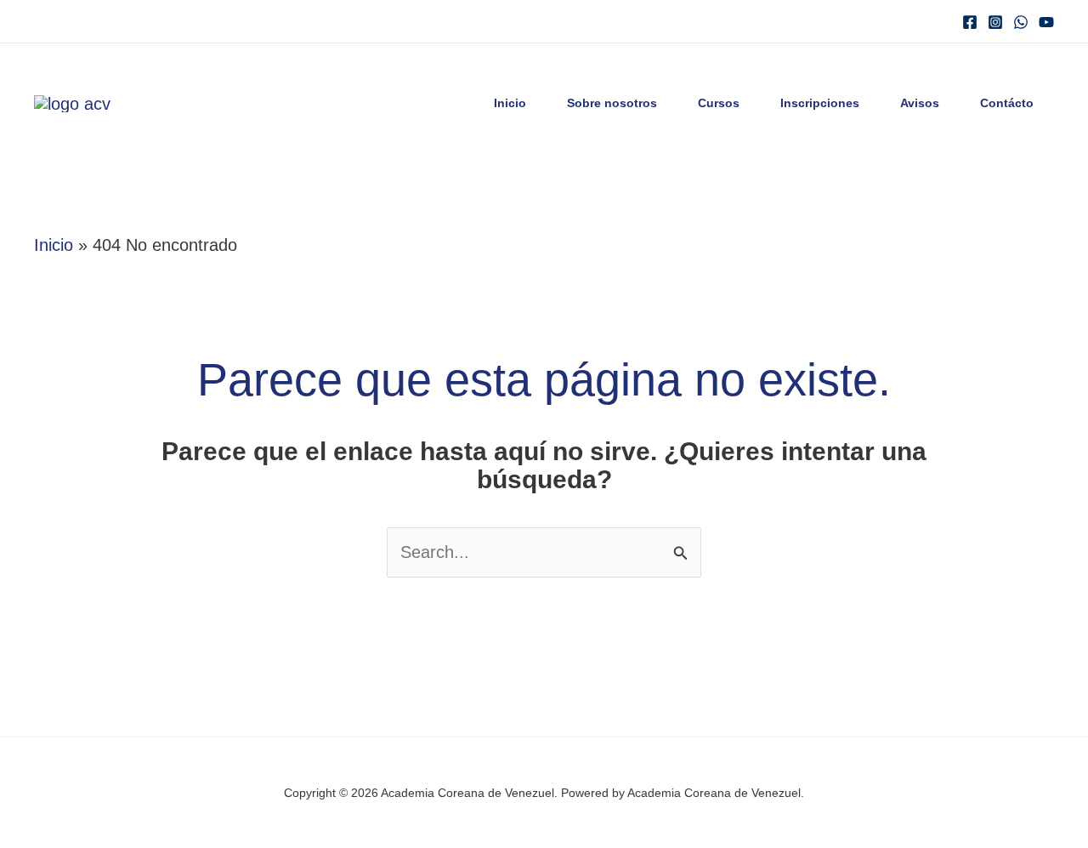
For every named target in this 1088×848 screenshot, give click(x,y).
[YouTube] (1046, 22)
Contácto (1007, 103)
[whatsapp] (1020, 22)
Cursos (719, 103)
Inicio (510, 103)
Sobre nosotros (612, 103)
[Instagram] (995, 22)
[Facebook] (970, 22)
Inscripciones (819, 103)
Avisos (919, 103)
